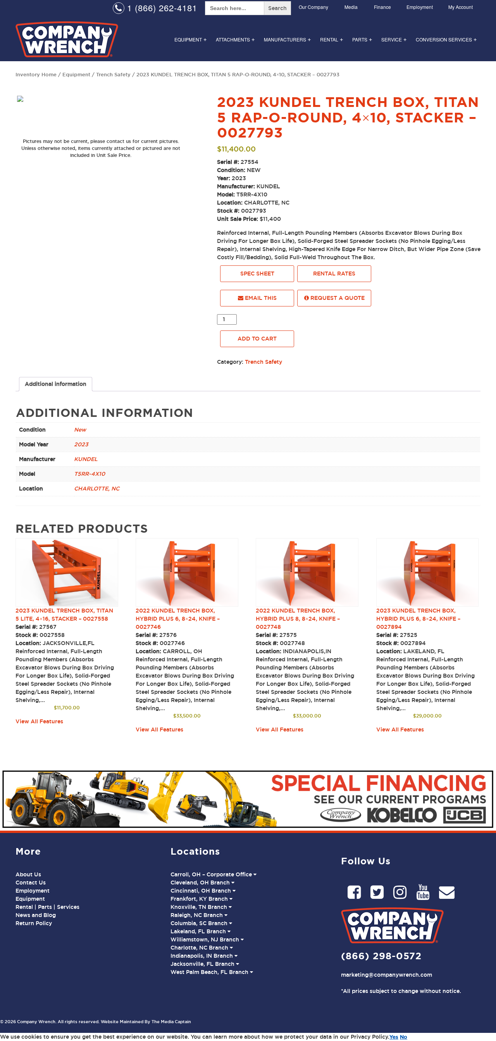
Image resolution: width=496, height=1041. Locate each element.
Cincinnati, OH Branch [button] (201, 891)
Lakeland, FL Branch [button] (198, 931)
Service (393, 39)
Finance (382, 6)
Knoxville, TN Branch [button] (199, 907)
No (403, 1036)
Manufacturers (287, 39)
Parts (362, 39)
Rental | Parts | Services (47, 907)
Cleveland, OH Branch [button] (200, 882)
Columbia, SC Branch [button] (199, 923)
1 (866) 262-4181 (160, 8)
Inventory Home (36, 74)
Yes (393, 1036)
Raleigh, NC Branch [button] (197, 915)
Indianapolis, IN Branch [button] (202, 956)
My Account (460, 6)
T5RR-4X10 (89, 474)
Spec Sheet (257, 273)
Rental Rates (334, 273)
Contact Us (31, 882)
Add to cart (257, 339)
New (80, 430)
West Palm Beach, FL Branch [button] (210, 972)
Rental (331, 39)
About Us (28, 874)
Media (351, 6)
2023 (81, 444)
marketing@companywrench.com (386, 975)
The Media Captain (171, 1021)
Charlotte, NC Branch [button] (200, 948)
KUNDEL (86, 459)
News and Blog (36, 915)
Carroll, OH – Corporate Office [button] (211, 874)
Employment (419, 6)
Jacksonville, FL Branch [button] (203, 964)
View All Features (39, 721)
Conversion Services (446, 39)
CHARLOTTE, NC (96, 488)
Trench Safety (113, 74)
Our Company (313, 6)
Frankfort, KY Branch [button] (199, 899)
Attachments (235, 39)
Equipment (190, 39)
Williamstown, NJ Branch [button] (205, 939)
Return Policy (34, 923)
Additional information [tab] (55, 384)
